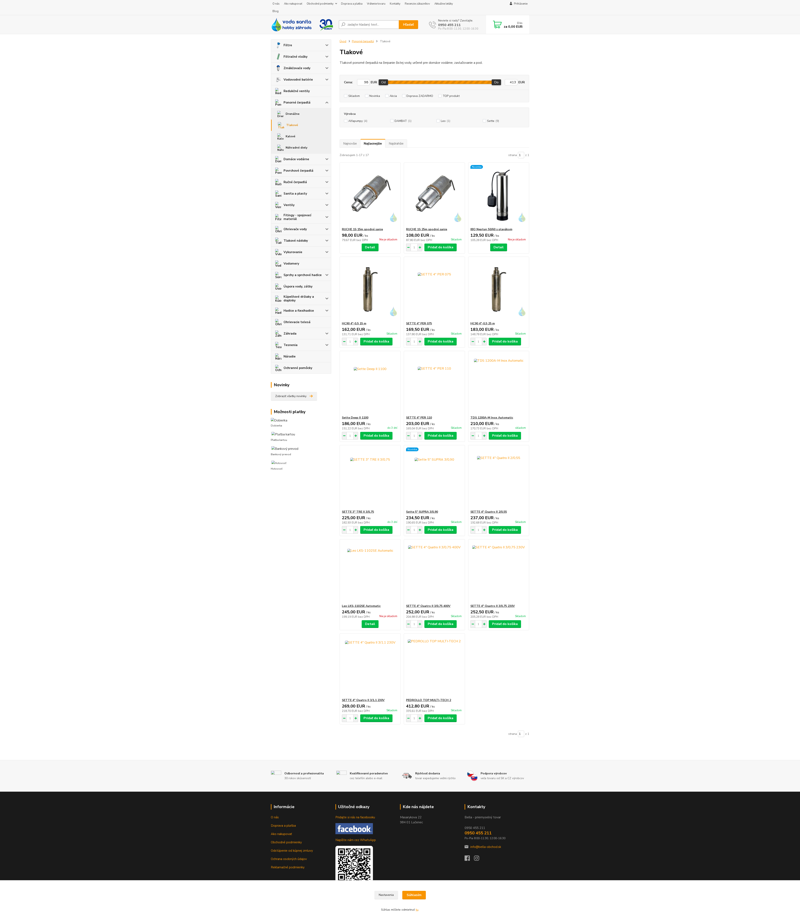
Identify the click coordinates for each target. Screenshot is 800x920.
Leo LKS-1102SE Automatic (361, 606)
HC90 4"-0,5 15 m (354, 323)
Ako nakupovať (293, 4)
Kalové (290, 136)
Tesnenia (291, 345)
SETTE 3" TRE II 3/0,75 (358, 512)
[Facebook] (469, 859)
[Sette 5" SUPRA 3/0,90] (434, 477)
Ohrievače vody (295, 229)
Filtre (288, 45)
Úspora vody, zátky (298, 286)
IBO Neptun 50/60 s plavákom (491, 229)
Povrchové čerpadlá (298, 171)
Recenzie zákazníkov (417, 4)
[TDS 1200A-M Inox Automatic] (498, 383)
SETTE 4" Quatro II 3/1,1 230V (363, 700)
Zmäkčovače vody (297, 68)
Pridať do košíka (440, 247)
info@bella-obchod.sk (485, 847)
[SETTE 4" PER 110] (434, 383)
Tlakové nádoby (296, 241)
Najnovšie (350, 143)
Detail (370, 247)
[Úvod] (303, 24)
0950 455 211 (449, 25)
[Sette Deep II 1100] (370, 383)
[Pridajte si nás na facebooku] (354, 828)
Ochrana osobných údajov (289, 859)
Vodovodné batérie (298, 80)
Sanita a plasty (295, 193)
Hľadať (408, 24)
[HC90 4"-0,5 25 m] (498, 289)
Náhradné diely (296, 148)
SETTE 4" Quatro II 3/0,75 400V (428, 606)
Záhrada (290, 333)
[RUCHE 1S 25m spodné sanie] (434, 195)
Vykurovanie (293, 252)
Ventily (289, 205)
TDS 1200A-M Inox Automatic (491, 418)
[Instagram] (478, 859)
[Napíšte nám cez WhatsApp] (354, 864)
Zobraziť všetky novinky (290, 396)
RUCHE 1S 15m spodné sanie (362, 229)
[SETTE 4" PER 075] (434, 289)
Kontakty (395, 4)
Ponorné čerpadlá (297, 102)
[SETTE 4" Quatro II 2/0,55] (498, 477)
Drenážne (292, 114)
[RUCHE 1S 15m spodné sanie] (370, 195)
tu (417, 910)
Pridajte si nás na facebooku (355, 817)
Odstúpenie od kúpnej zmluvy (292, 851)
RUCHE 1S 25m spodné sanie (426, 229)
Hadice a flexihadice (299, 311)
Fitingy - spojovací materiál (297, 217)
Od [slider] (383, 82)
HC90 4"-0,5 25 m (482, 323)
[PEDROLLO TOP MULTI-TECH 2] (434, 666)
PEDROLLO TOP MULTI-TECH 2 (428, 700)
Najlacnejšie (373, 143)
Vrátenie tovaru (376, 4)
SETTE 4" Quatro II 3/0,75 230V (492, 606)
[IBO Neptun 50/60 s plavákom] (498, 195)
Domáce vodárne (296, 159)
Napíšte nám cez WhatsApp (355, 840)
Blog (275, 11)
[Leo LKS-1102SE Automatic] (370, 571)
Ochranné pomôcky (298, 368)
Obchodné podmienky (320, 4)
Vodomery (291, 263)
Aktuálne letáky (443, 4)
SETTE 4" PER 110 (419, 418)
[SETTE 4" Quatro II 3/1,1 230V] (370, 666)
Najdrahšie (396, 143)
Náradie (290, 356)
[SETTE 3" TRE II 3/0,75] (370, 477)
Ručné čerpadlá (295, 182)
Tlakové (292, 125)
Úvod (343, 41)
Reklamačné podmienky (288, 867)
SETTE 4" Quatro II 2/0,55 (488, 512)
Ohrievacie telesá (297, 322)
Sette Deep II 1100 (355, 418)
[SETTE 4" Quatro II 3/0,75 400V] (434, 571)
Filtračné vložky (296, 57)
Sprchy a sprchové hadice (303, 275)
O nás (276, 4)
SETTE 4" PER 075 (419, 323)
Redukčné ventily (297, 91)
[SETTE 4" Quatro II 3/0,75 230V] (498, 571)
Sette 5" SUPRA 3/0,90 (422, 512)
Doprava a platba (351, 4)
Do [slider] (496, 82)
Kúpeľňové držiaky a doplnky (299, 298)
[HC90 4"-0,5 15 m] (370, 289)
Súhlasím (414, 895)
